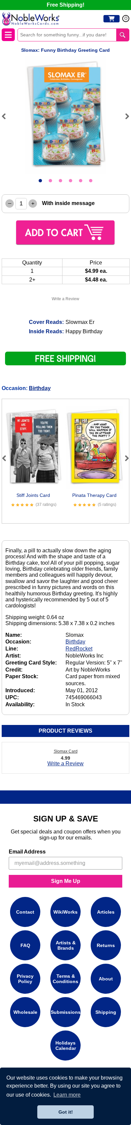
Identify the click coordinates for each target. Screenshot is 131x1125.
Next (124, 116)
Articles (106, 912)
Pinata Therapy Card (94, 495)
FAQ (25, 945)
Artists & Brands (66, 945)
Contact (25, 912)
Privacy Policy (25, 978)
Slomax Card (66, 751)
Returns (106, 945)
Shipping (105, 1012)
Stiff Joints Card (33, 495)
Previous (7, 116)
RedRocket (79, 648)
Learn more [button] (67, 1095)
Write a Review (65, 299)
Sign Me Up (65, 881)
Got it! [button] (65, 1112)
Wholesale (25, 1012)
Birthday (40, 388)
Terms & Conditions (65, 978)
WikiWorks (65, 912)
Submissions (66, 1012)
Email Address (27, 852)
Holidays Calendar (65, 1045)
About (106, 978)
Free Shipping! (65, 5)
